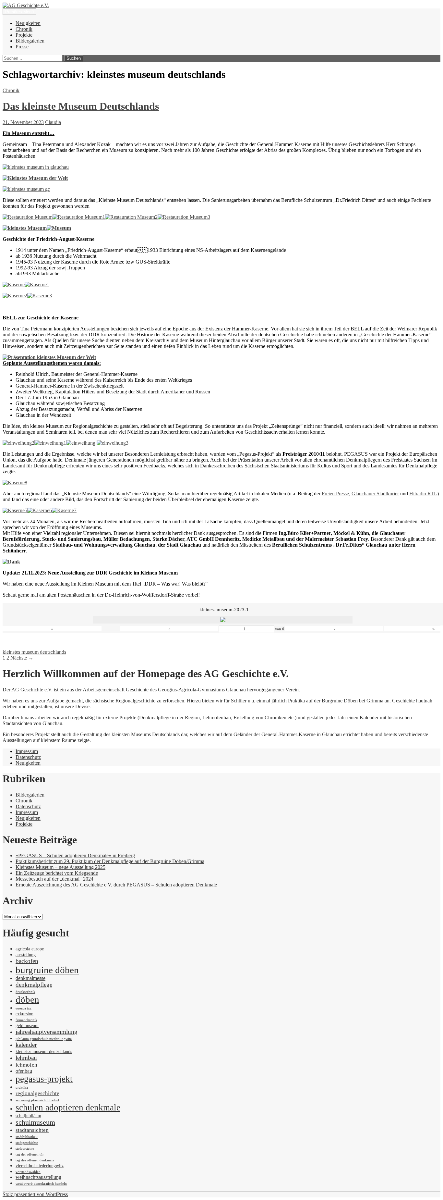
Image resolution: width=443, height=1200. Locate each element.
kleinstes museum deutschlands (34, 652)
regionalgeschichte (37, 1093)
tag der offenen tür (30, 1154)
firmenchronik (26, 1020)
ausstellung (26, 954)
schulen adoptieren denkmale (68, 1107)
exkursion (24, 1013)
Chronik (24, 29)
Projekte (24, 35)
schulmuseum (35, 1122)
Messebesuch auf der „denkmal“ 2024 (54, 879)
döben (27, 999)
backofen (27, 961)
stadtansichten (32, 1130)
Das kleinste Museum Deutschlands (81, 106)
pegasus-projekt (44, 1079)
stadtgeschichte (27, 1142)
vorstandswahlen (28, 1172)
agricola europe (30, 948)
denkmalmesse (30, 978)
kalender (26, 1044)
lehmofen (26, 1064)
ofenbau (24, 1071)
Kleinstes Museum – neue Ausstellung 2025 (60, 867)
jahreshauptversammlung (47, 1031)
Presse (22, 46)
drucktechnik (25, 992)
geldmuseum (27, 1025)
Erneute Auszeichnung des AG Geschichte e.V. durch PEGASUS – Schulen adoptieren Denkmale (116, 884)
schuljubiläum (28, 1115)
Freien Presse (335, 493)
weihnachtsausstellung (38, 1177)
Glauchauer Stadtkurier (375, 493)
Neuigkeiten (28, 23)
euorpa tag (23, 1008)
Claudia (53, 122)
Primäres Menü (19, 11)
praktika (22, 1087)
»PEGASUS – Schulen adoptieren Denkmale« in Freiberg (75, 855)
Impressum (27, 751)
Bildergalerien (30, 40)
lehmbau (26, 1057)
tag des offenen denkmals (35, 1160)
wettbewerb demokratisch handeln (41, 1183)
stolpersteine (25, 1148)
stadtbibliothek (27, 1137)
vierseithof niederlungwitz (40, 1165)
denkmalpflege (34, 984)
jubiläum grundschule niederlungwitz (44, 1039)
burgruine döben (47, 970)
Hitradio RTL (423, 493)
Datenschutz (28, 757)
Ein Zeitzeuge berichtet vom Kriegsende (57, 873)
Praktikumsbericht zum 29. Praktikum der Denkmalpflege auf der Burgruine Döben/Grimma (110, 861)
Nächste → (21, 658)
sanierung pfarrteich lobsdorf (37, 1100)
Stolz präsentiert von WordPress (35, 1194)
